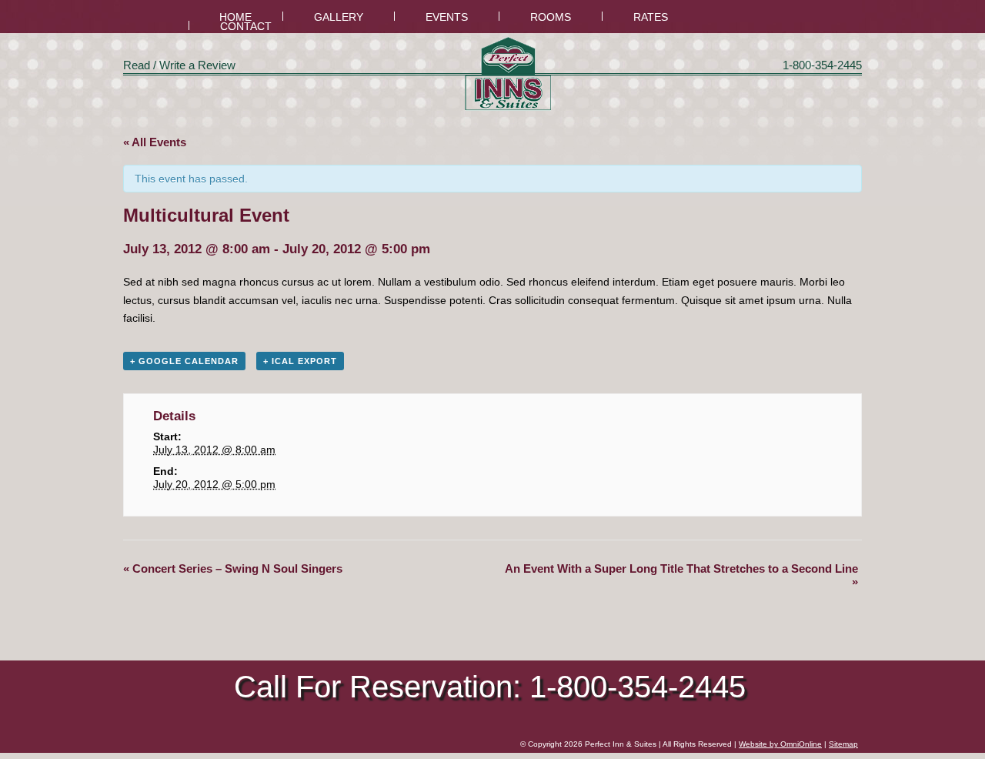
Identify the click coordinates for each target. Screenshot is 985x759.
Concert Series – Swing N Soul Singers (232, 568)
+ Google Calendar (184, 361)
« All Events (154, 142)
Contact (246, 26)
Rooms (550, 17)
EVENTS (447, 17)
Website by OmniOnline (780, 744)
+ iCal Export (300, 361)
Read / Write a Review (179, 65)
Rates (650, 17)
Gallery (338, 17)
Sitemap (843, 744)
